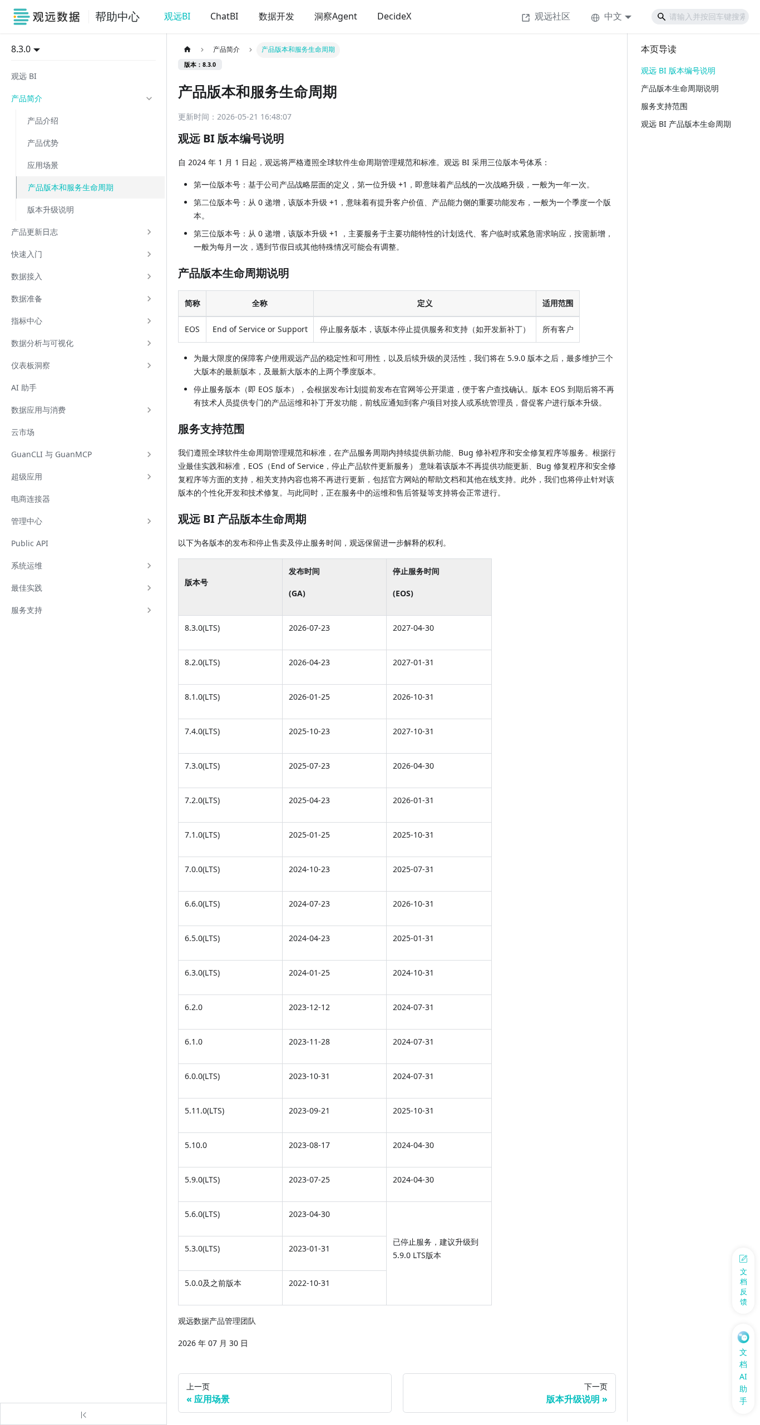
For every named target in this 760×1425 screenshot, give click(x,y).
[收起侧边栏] (83, 1414)
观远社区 (552, 16)
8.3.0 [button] (21, 49)
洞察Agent (335, 16)
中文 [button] (613, 16)
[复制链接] (296, 139)
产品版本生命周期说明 (680, 88)
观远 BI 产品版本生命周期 (686, 123)
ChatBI (224, 16)
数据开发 (276, 16)
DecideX (394, 16)
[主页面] (187, 50)
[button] (82, 98)
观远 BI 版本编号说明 (678, 70)
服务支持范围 (664, 106)
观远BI (177, 16)
